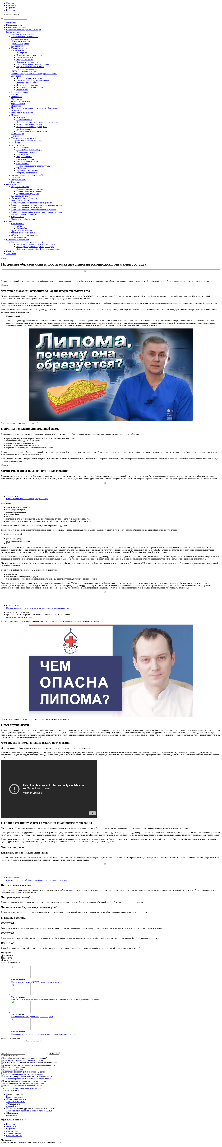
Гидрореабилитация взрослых (29, 191)
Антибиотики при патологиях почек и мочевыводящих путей (28, 1065)
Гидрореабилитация (20, 187)
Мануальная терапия (20, 92)
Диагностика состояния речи (29, 78)
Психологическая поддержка (29, 124)
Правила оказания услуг (16, 25)
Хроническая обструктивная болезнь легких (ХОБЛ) (29, 1111)
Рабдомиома (11, 1115)
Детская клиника (13, 1133)
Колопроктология (19, 48)
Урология (15, 143)
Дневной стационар (20, 43)
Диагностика (12, 1131)
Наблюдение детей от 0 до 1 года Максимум (35, 244)
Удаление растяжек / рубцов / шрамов (32, 64)
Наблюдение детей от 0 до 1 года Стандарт (35, 247)
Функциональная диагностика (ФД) (27, 175)
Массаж (14, 94)
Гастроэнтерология (19, 39)
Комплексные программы (17, 240)
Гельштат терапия (24, 120)
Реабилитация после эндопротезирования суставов (33, 210)
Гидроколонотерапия (25, 152)
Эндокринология (18, 180)
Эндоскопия (16, 182)
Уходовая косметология (26, 69)
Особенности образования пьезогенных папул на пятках (26, 1079)
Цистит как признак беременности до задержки (22, 1074)
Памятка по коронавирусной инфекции (23, 30)
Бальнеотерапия (23, 147)
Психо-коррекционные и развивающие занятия (37, 122)
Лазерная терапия (24, 157)
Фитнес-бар (21, 228)
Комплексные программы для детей (27, 242)
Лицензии (10, 3)
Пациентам (11, 8)
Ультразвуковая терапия (26, 173)
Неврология (16, 97)
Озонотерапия (22, 163)
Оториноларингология (21, 101)
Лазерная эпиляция (24, 60)
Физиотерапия (17, 145)
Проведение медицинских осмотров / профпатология (34, 108)
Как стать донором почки (12, 1069)
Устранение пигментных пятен (30, 67)
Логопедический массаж (27, 83)
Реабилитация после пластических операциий (31, 203)
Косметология (17, 50)
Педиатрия (16, 106)
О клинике (11, 23)
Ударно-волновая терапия (27, 170)
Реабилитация (17, 133)
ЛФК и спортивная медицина (24, 71)
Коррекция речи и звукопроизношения (33, 80)
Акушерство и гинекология (23, 34)
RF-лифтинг (21, 53)
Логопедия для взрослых (27, 85)
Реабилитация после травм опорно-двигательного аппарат (37, 205)
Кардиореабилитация (20, 196)
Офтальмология (18, 103)
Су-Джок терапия (24, 129)
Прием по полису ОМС (16, 27)
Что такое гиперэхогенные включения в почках (22, 1088)
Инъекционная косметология (29, 55)
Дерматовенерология (20, 41)
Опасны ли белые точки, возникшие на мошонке (22, 1083)
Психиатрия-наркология (22, 113)
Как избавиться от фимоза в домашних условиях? (23, 1060)
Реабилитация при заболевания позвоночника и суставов (36, 212)
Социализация (17, 217)
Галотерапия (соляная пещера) (29, 150)
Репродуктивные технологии (24, 214)
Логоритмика (22, 90)
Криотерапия (22, 154)
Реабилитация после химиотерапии (27, 207)
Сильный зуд (12, 1106)
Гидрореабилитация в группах (29, 189)
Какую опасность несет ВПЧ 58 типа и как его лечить (35, 982)
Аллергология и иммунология (24, 37)
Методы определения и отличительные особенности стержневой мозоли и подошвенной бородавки (55, 999)
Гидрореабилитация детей (27, 193)
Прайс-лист (11, 251)
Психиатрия (16, 110)
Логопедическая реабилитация (24, 198)
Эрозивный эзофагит (15, 1101)
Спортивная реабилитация (23, 219)
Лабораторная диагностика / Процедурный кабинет (34, 73)
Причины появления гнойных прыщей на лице (27, 498)
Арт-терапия (21, 117)
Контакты (10, 10)
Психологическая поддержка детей (31, 127)
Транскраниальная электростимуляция (33, 166)
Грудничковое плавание (21, 230)
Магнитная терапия (25, 159)
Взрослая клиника (14, 1136)
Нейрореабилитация (20, 200)
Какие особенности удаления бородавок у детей (32, 1017)
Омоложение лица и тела (27, 62)
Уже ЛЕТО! (11, 253)
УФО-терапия (22, 168)
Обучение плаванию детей (23, 233)
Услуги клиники (13, 32)
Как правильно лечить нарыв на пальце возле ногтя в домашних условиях (44, 1034)
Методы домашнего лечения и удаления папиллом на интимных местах (37, 608)
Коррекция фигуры (24, 57)
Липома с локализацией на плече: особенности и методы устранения (36, 880)
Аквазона (10, 221)
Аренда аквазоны (19, 237)
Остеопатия (16, 99)
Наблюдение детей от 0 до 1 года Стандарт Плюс (38, 249)
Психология (16, 115)
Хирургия (15, 177)
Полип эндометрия (14, 1097)
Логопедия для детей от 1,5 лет (30, 87)
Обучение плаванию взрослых (24, 235)
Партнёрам (11, 5)
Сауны (19, 226)
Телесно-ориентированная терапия (31, 131)
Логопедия (16, 76)
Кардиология (17, 46)
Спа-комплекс (17, 223)
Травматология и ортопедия (23, 138)
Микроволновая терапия (27, 161)
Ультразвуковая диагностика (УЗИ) (26, 140)
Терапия (14, 136)
